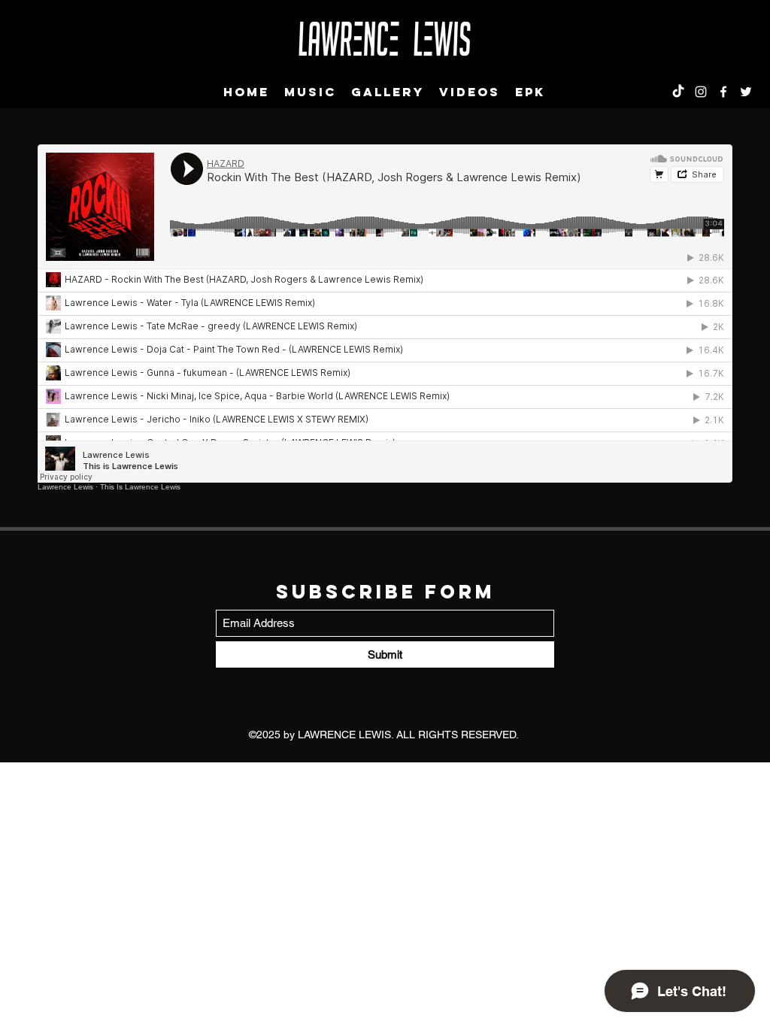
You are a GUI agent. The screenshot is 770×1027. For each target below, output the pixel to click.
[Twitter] (745, 91)
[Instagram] (700, 91)
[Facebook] (723, 91)
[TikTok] (678, 91)
